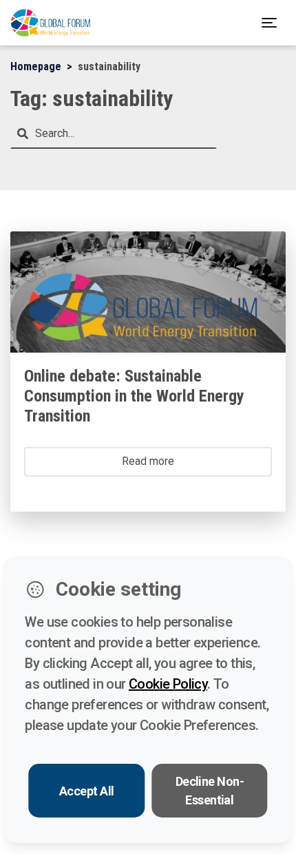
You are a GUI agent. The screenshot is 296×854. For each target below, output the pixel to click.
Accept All (86, 791)
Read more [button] (148, 461)
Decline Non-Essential (210, 790)
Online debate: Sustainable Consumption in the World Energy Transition (134, 396)
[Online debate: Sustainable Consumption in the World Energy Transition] (148, 292)
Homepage (35, 66)
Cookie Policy (168, 684)
